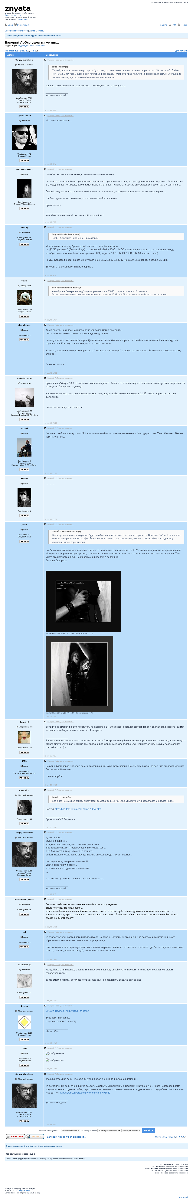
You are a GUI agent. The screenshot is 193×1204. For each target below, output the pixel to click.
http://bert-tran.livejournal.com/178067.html (78, 809)
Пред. (22, 51)
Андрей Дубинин (26, 45)
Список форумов (14, 35)
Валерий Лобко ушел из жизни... (66, 1136)
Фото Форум (30, 35)
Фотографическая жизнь (50, 35)
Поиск (183, 25)
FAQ (173, 25)
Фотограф (183, 1197)
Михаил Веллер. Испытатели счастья (67, 1010)
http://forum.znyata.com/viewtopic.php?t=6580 (85, 1092)
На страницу (11, 51)
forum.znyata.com (13, 15)
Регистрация (23, 25)
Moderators (40, 45)
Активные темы (36, 31)
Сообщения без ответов (16, 31)
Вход (10, 25)
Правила (163, 25)
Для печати (181, 51)
